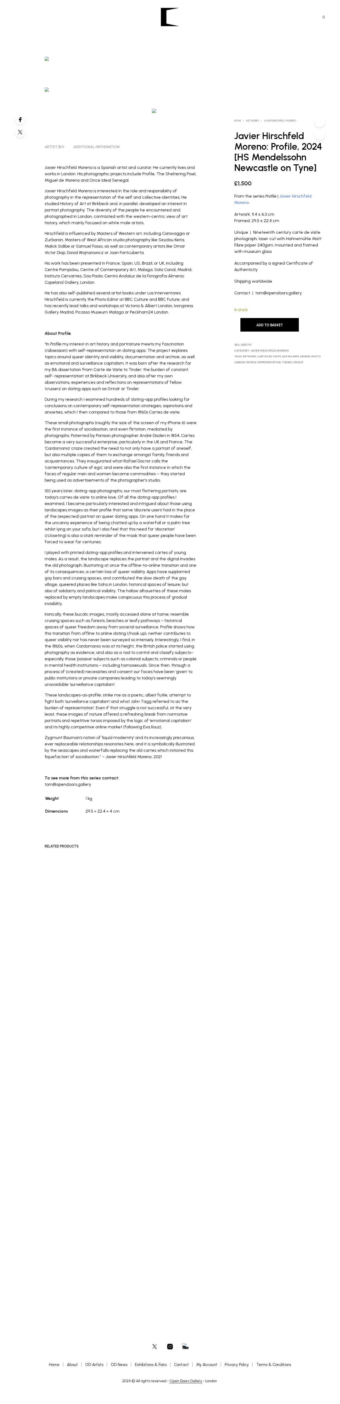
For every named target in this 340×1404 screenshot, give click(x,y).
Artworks (252, 120)
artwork (249, 356)
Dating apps (290, 356)
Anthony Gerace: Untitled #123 (66, 1246)
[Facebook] (20, 119)
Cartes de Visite (269, 356)
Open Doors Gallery (185, 1381)
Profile (251, 362)
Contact (181, 1364)
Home (237, 120)
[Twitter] (20, 132)
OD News (119, 1364)
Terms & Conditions (273, 1364)
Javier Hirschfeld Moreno (280, 120)
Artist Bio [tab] (54, 147)
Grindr (305, 356)
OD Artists (94, 1364)
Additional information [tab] (96, 147)
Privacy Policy (237, 1364)
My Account (206, 1364)
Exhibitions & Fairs (151, 1364)
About (72, 1364)
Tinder (287, 362)
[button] (321, 17)
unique (298, 362)
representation (269, 362)
